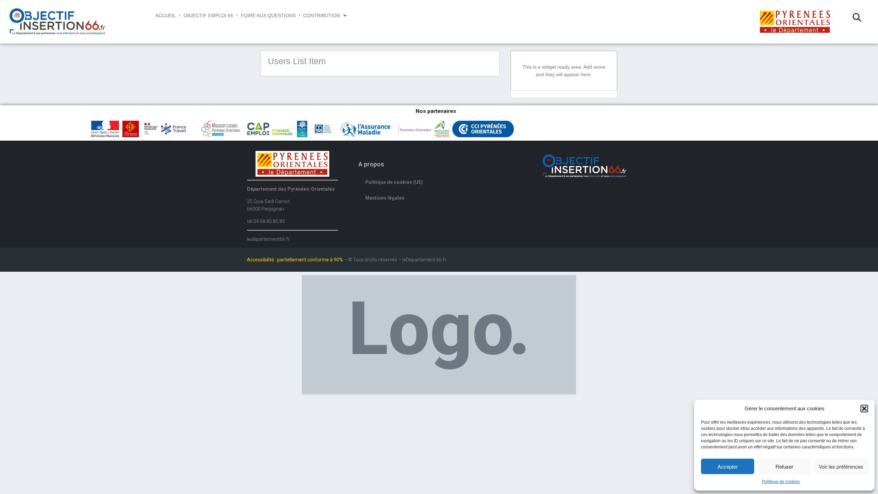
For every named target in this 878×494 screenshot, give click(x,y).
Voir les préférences (841, 466)
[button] (864, 408)
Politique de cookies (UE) (394, 182)
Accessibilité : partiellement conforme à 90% (295, 259)
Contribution (321, 15)
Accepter (727, 466)
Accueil (165, 15)
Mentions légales (384, 198)
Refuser (784, 466)
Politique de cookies (781, 481)
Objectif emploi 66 (208, 15)
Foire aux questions (268, 15)
